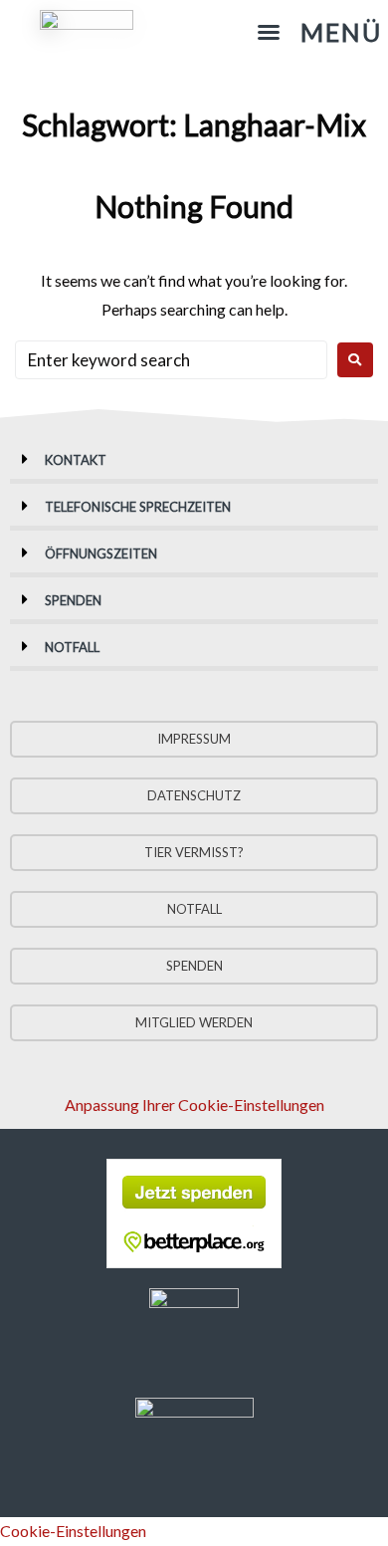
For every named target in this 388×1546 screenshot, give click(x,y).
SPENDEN (73, 600)
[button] (319, 32)
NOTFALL (72, 647)
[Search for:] (171, 359)
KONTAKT (75, 460)
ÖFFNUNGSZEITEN (101, 553)
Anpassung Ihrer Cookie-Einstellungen (194, 1104)
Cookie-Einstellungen (73, 1530)
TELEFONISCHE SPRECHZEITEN (138, 507)
